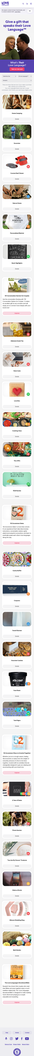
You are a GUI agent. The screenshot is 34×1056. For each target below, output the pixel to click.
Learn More (17, 12)
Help (6, 1032)
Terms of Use (8, 1044)
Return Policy (25, 1044)
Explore (17, 313)
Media (17, 1032)
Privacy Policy (17, 1044)
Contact (27, 1032)
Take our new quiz (17, 69)
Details (17, 119)
